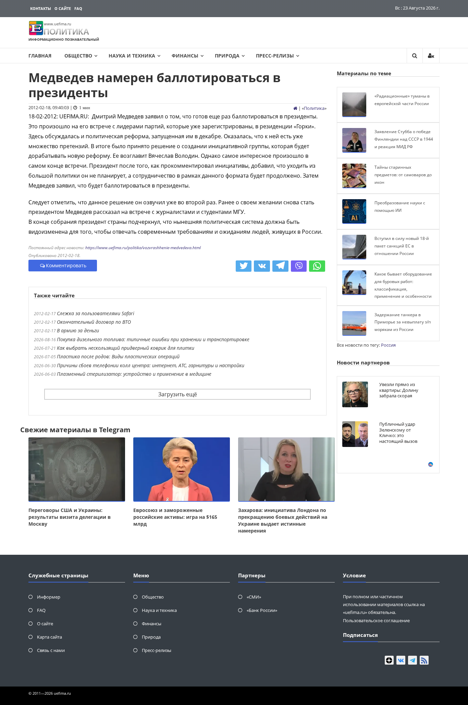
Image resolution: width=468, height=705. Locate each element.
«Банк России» (262, 610)
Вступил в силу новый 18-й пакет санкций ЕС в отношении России (401, 245)
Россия (388, 345)
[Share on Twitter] (244, 266)
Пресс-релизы (275, 55)
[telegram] (412, 660)
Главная (39, 55)
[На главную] (295, 108)
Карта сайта (49, 637)
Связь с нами (51, 650)
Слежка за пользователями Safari (95, 313)
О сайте (62, 8)
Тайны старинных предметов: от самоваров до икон (403, 174)
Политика (314, 108)
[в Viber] (299, 266)
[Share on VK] (262, 266)
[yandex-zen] (389, 660)
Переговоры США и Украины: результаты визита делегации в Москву (69, 517)
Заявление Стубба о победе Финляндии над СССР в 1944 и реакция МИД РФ (403, 139)
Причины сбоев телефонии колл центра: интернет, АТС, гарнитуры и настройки (150, 365)
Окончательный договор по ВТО (94, 322)
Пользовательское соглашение (376, 620)
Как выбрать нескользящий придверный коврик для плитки (125, 348)
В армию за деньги (78, 330)
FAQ (78, 8)
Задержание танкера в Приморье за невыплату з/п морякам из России (402, 322)
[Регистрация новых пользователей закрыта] (431, 55)
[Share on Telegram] (280, 266)
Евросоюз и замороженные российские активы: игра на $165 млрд (175, 517)
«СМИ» (254, 597)
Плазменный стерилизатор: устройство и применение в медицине (134, 374)
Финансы (185, 55)
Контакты (40, 8)
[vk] (400, 660)
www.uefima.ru (57, 23)
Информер (48, 597)
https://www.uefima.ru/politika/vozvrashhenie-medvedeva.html (143, 248)
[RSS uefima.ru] (424, 660)
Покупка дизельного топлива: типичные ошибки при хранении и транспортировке (153, 339)
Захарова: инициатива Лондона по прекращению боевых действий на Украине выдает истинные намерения (282, 520)
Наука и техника (132, 55)
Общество (78, 55)
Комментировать (66, 265)
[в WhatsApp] (317, 266)
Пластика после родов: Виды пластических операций (118, 356)
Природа (227, 55)
